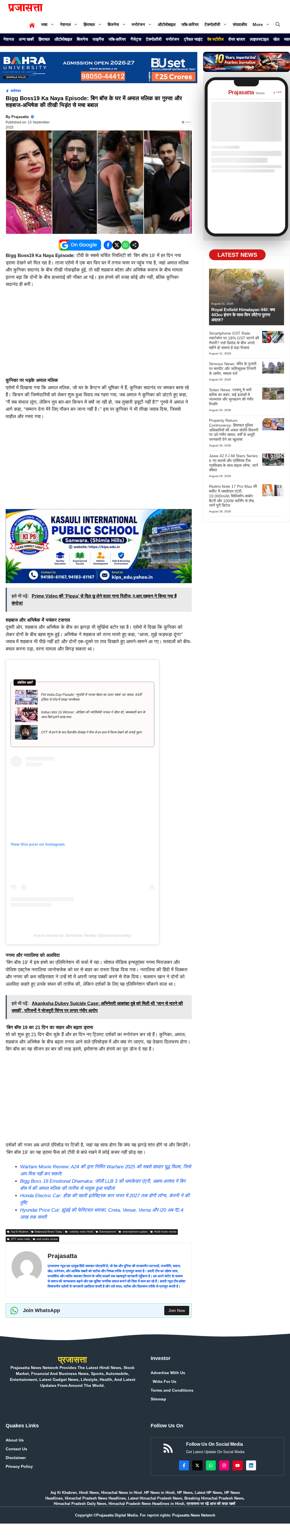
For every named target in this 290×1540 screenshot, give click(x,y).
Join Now (177, 1310)
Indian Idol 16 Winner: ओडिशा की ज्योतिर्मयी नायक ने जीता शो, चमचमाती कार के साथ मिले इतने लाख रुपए (93, 714)
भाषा (44, 24)
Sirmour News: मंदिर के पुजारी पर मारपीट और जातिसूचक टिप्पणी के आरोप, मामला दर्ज (232, 369)
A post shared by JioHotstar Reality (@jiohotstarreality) (82, 935)
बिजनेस (113, 24)
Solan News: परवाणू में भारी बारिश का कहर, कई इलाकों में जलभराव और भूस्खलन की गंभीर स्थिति (231, 397)
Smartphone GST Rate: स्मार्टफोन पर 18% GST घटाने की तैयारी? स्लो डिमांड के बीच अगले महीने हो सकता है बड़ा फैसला (234, 340)
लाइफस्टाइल (259, 39)
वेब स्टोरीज (215, 39)
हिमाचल (89, 24)
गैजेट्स (136, 39)
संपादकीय (240, 24)
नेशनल (65, 24)
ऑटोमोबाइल (167, 24)
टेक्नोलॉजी (212, 24)
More (258, 24)
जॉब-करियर (190, 24)
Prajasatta (20, 117)
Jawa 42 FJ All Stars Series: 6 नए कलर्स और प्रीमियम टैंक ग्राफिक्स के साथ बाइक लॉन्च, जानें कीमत (234, 463)
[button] (278, 24)
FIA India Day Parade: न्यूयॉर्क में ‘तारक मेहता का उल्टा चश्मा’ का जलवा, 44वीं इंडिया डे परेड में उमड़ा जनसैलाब (91, 697)
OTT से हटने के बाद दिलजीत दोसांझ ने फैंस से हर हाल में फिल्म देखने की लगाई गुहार (91, 732)
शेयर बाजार (236, 39)
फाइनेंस (98, 39)
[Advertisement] (99, 335)
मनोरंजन (138, 24)
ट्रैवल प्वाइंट (193, 39)
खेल (276, 39)
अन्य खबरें (26, 39)
